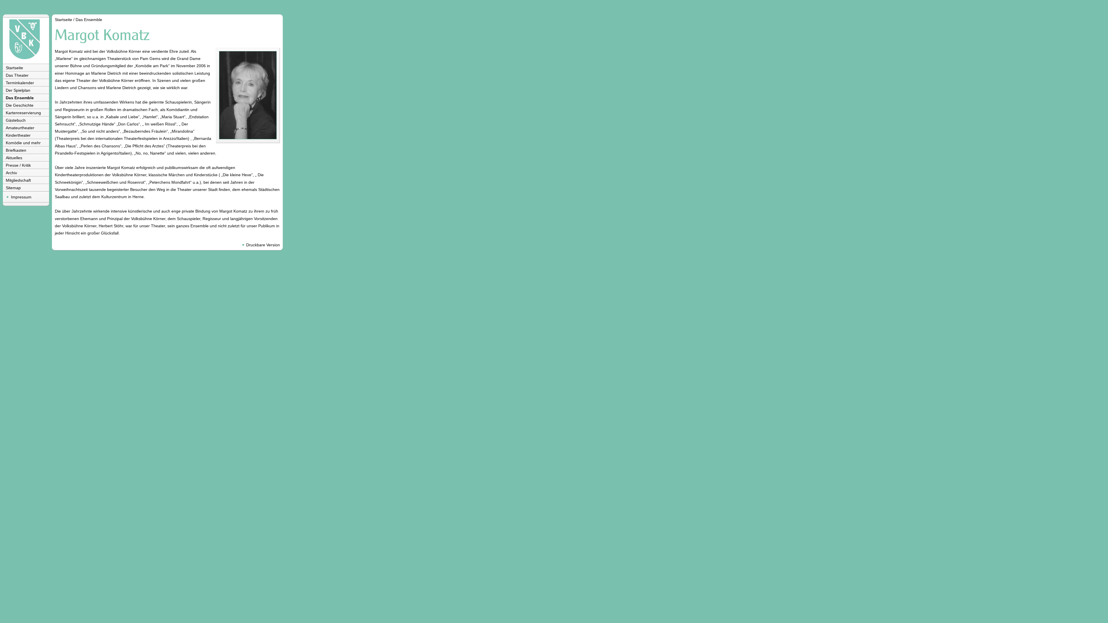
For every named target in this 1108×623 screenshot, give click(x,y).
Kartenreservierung (23, 112)
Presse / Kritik (18, 165)
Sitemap (13, 187)
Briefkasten (16, 150)
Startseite (14, 67)
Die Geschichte (19, 105)
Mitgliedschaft (18, 180)
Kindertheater (18, 135)
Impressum (21, 197)
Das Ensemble (20, 97)
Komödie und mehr (23, 142)
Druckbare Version (263, 245)
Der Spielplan (18, 90)
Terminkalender (20, 82)
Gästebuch (16, 120)
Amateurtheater (20, 127)
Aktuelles (14, 157)
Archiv (11, 172)
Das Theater (17, 75)
